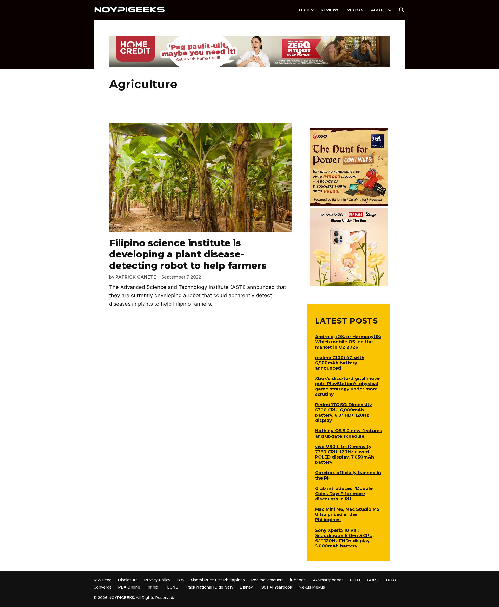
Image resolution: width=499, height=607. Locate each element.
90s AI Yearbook (276, 587)
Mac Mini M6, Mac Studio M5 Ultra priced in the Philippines (347, 514)
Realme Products (267, 580)
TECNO (172, 587)
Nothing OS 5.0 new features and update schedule (348, 433)
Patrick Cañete (135, 277)
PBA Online (129, 587)
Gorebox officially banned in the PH (348, 475)
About (379, 10)
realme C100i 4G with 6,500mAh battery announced (339, 363)
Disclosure (128, 580)
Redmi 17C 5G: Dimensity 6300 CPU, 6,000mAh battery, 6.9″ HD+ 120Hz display (343, 412)
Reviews (330, 10)
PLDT (355, 580)
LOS (180, 580)
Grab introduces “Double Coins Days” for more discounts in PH (344, 493)
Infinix (152, 587)
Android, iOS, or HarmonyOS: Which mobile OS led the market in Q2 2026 (348, 342)
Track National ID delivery (209, 587)
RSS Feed (102, 580)
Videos (355, 10)
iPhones (298, 580)
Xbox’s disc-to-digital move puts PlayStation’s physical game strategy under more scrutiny (347, 386)
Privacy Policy (157, 580)
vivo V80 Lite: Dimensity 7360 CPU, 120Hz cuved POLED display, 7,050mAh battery (344, 454)
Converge (103, 587)
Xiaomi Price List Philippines (218, 580)
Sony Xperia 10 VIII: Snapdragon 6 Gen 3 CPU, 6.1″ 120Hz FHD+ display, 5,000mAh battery (344, 538)
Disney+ (247, 587)
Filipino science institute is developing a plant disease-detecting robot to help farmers (188, 254)
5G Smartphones (328, 580)
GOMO (373, 580)
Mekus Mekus (311, 587)
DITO (391, 580)
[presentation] (313, 10)
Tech (304, 10)
